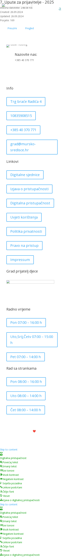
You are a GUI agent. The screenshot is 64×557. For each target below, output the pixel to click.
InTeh (43, 431)
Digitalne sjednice (25, 174)
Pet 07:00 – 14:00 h (25, 356)
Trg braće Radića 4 (25, 101)
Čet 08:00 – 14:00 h (25, 409)
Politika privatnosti (26, 231)
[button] (1, 453)
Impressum (20, 259)
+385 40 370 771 (24, 60)
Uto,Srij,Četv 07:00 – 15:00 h (31, 339)
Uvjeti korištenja (24, 217)
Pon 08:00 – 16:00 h (26, 381)
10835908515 (21, 115)
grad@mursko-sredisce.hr (23, 147)
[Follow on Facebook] (9, 71)
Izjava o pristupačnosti (29, 188)
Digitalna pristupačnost (30, 203)
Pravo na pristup (24, 245)
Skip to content (8, 449)
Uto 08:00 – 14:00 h (26, 395)
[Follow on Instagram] (16, 71)
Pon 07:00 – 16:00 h (26, 322)
